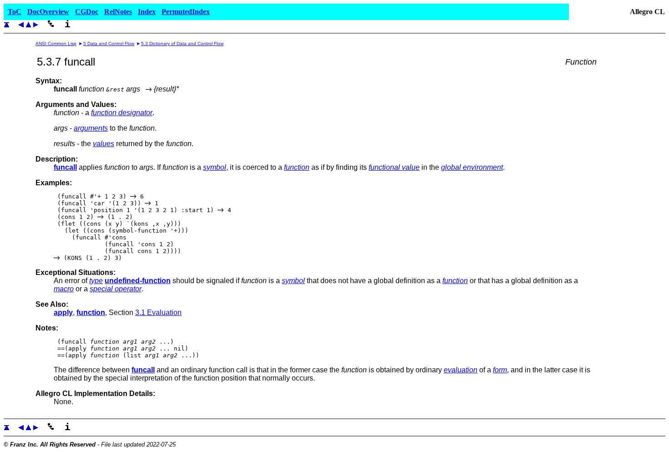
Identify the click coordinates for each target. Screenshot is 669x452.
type (96, 280)
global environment (472, 167)
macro (64, 289)
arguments (91, 128)
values (103, 143)
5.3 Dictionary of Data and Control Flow (182, 43)
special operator (116, 289)
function (296, 167)
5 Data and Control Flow (108, 43)
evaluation (460, 370)
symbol (214, 167)
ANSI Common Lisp (55, 43)
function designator (121, 113)
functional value (394, 167)
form (500, 370)
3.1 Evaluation (158, 312)
